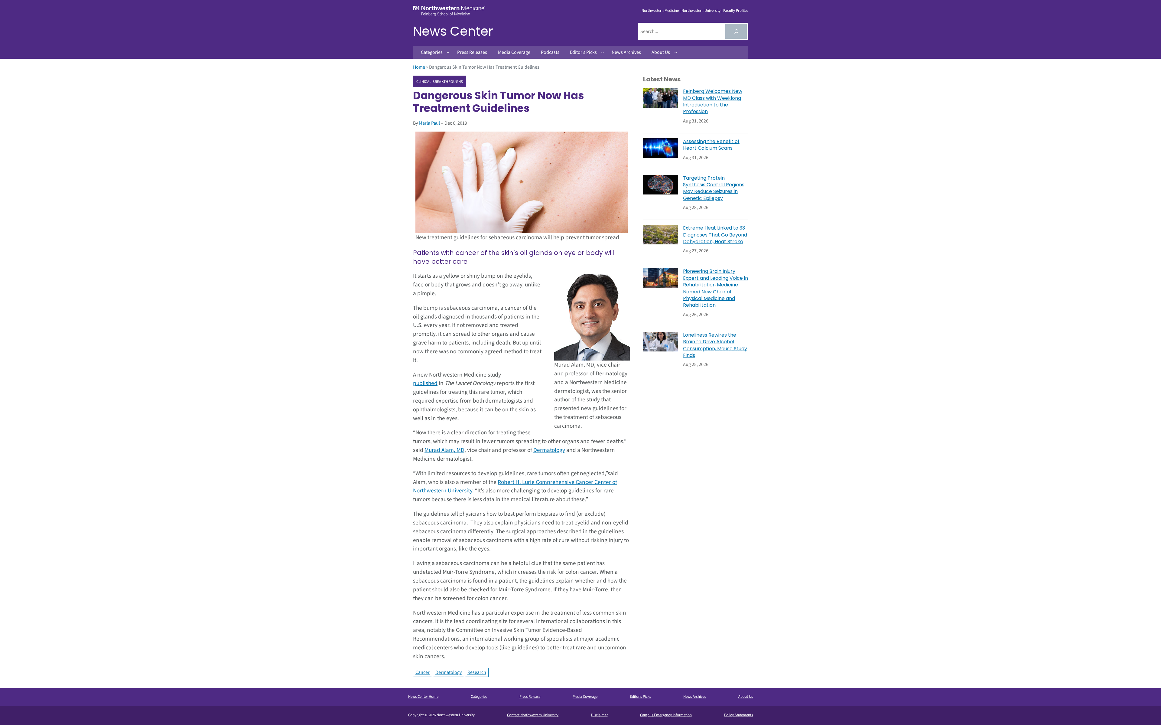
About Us (745, 696)
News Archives (694, 696)
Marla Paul (429, 123)
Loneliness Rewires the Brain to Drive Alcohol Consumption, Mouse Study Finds (715, 345)
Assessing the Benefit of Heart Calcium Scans (711, 145)
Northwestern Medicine (660, 10)
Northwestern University (700, 10)
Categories (479, 696)
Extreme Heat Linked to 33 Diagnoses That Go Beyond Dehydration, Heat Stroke (715, 235)
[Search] (736, 31)
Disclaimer (599, 715)
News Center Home (423, 696)
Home (419, 67)
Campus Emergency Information (666, 715)
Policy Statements (738, 715)
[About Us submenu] (675, 52)
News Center (453, 31)
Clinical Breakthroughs (439, 81)
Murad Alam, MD (444, 450)
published (425, 383)
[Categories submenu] (448, 52)
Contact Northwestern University (532, 715)
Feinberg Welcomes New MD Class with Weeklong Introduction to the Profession (712, 101)
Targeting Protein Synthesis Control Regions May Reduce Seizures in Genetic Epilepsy (713, 188)
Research (476, 672)
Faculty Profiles (735, 10)
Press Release (529, 696)
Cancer (422, 672)
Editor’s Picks (640, 696)
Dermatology (549, 450)
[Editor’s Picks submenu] (602, 52)
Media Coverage (585, 696)
